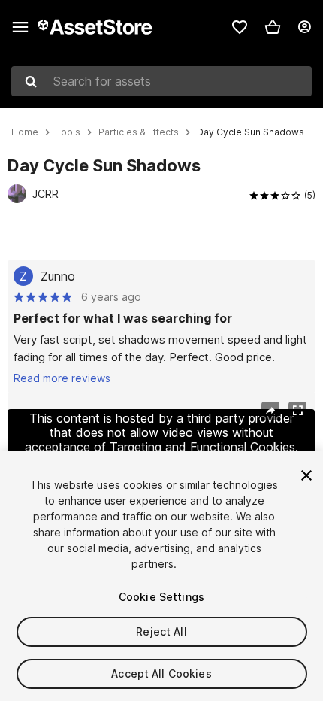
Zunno (58, 276)
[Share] (270, 411)
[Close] (306, 475)
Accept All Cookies (161, 673)
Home (24, 132)
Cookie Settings (161, 596)
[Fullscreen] (297, 411)
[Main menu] (20, 27)
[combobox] (161, 81)
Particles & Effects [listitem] (138, 132)
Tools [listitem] (68, 132)
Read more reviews (62, 378)
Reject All (161, 631)
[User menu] (304, 27)
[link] (240, 27)
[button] (273, 27)
